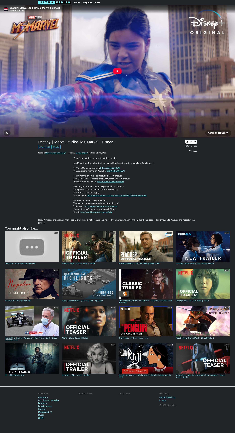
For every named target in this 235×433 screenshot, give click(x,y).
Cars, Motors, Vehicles (48, 400)
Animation (43, 397)
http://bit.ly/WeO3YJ (116, 171)
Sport (40, 417)
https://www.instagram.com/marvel (100, 206)
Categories (87, 2)
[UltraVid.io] (54, 2)
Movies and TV (82, 153)
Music (41, 415)
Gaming (42, 409)
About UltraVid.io (167, 397)
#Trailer (56, 147)
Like (190, 141)
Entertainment (45, 406)
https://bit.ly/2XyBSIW (110, 168)
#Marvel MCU (44, 147)
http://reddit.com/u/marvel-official (96, 212)
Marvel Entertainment (54, 153)
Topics (97, 2)
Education (42, 403)
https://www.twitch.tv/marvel (110, 181)
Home (77, 2)
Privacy (162, 400)
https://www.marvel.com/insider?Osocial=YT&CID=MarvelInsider (117, 195)
